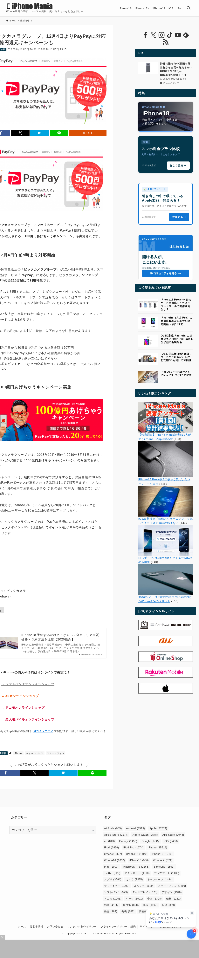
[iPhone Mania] (30, 6)
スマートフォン (55, 753)
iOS (171, 841)
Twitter (112, 873)
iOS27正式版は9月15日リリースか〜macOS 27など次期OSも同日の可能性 (176, 357)
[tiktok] (169, 35)
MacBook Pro (136, 866)
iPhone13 (162, 853)
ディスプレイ (144, 892)
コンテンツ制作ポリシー (82, 926)
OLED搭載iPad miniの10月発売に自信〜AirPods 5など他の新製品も (177, 339)
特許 (168, 905)
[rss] (165, 42)
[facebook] (145, 35)
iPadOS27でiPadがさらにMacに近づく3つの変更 (176, 373)
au (109, 841)
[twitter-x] (153, 35)
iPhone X (162, 860)
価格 (173, 898)
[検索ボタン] (188, 8)
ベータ (134, 898)
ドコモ (112, 898)
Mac (111, 866)
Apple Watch (145, 834)
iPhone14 (114, 860)
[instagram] (161, 35)
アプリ (112, 879)
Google (151, 841)
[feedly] (185, 35)
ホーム (22, 926)
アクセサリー (137, 873)
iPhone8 (113, 853)
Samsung (164, 866)
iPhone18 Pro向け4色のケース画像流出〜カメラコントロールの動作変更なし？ (176, 304)
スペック (144, 885)
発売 (110, 911)
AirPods (113, 828)
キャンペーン (159, 879)
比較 (150, 905)
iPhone (18, 753)
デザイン (172, 892)
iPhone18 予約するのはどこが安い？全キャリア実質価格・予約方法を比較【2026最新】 (60, 637)
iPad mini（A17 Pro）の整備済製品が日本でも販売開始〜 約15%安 (176, 321)
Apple (158, 828)
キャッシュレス (34, 753)
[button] (20, 133)
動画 (111, 905)
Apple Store (116, 834)
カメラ (134, 879)
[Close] (2, 937)
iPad (111, 847)
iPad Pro (133, 847)
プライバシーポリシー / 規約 (118, 926)
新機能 (131, 905)
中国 (154, 898)
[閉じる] (192, 913)
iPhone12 (136, 853)
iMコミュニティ (43, 731)
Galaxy (128, 841)
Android (135, 828)
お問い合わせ (55, 926)
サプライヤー (116, 885)
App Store (173, 834)
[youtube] (177, 35)
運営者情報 (36, 926)
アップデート (166, 873)
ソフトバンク (116, 892)
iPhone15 (139, 860)
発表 (127, 911)
